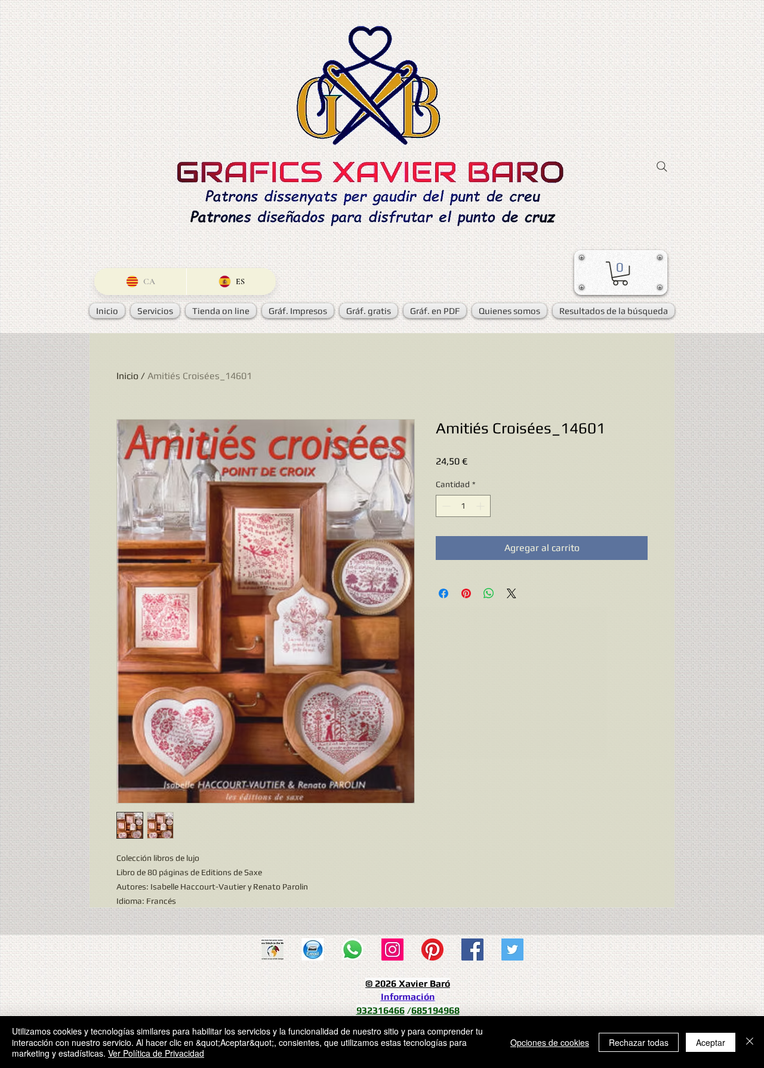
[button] (620, 273)
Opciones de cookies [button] (549, 1042)
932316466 (380, 1010)
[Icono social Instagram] (392, 949)
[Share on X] (511, 593)
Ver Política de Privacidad (156, 1053)
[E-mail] (312, 949)
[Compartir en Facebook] (443, 593)
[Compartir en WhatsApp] (489, 593)
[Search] (661, 166)
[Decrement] (445, 505)
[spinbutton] (463, 505)
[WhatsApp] (352, 949)
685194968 (435, 1010)
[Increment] (481, 505)
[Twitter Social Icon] (512, 949)
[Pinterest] (432, 949)
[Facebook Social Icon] (472, 949)
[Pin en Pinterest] (466, 593)
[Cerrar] (750, 1042)
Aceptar (710, 1042)
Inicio (127, 375)
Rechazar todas (638, 1042)
